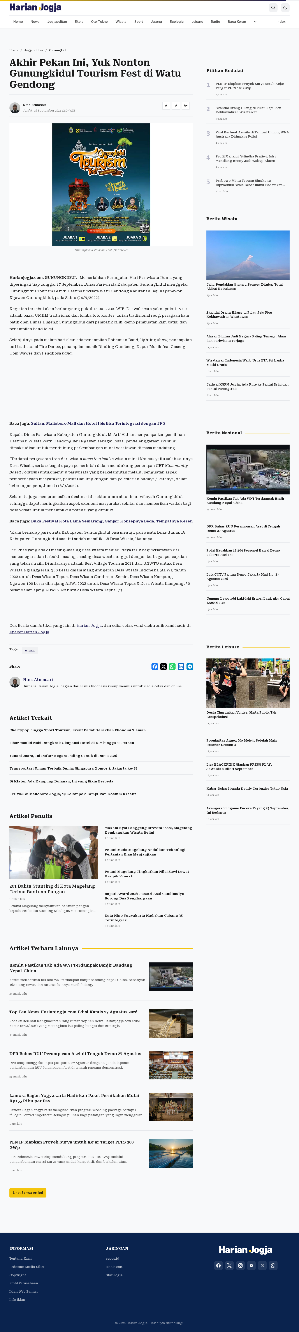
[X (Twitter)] (229, 1265)
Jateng (156, 21)
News (35, 21)
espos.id (112, 1258)
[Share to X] (163, 666)
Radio (215, 21)
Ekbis (79, 21)
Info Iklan (17, 1299)
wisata (30, 650)
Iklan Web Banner (23, 1291)
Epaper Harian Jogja (29, 632)
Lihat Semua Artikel (28, 1192)
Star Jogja (114, 1275)
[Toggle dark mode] (285, 7)
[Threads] (262, 1265)
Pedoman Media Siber (26, 1267)
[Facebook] (218, 1265)
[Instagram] (240, 1265)
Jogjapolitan (57, 21)
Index (281, 21)
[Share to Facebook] (154, 666)
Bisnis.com (114, 1267)
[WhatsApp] (273, 1265)
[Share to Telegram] (189, 666)
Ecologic (177, 21)
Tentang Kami (20, 1258)
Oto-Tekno (99, 21)
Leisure (197, 21)
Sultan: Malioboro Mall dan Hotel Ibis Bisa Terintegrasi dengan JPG (98, 423)
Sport (138, 21)
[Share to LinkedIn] (181, 666)
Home (18, 21)
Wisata (121, 21)
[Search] (273, 7)
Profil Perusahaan (23, 1283)
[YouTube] (251, 1265)
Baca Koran (237, 21)
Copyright (17, 1275)
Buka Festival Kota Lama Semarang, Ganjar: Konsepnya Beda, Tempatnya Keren (112, 521)
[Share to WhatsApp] (172, 666)
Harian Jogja (89, 625)
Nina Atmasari (34, 105)
